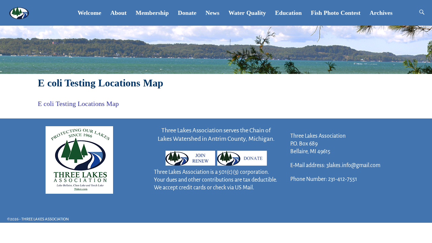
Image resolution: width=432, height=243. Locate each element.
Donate (187, 12)
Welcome (89, 12)
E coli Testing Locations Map (78, 103)
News (212, 12)
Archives (381, 12)
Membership (152, 12)
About (118, 12)
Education (288, 12)
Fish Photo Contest (335, 12)
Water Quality (247, 12)
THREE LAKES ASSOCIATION (45, 219)
